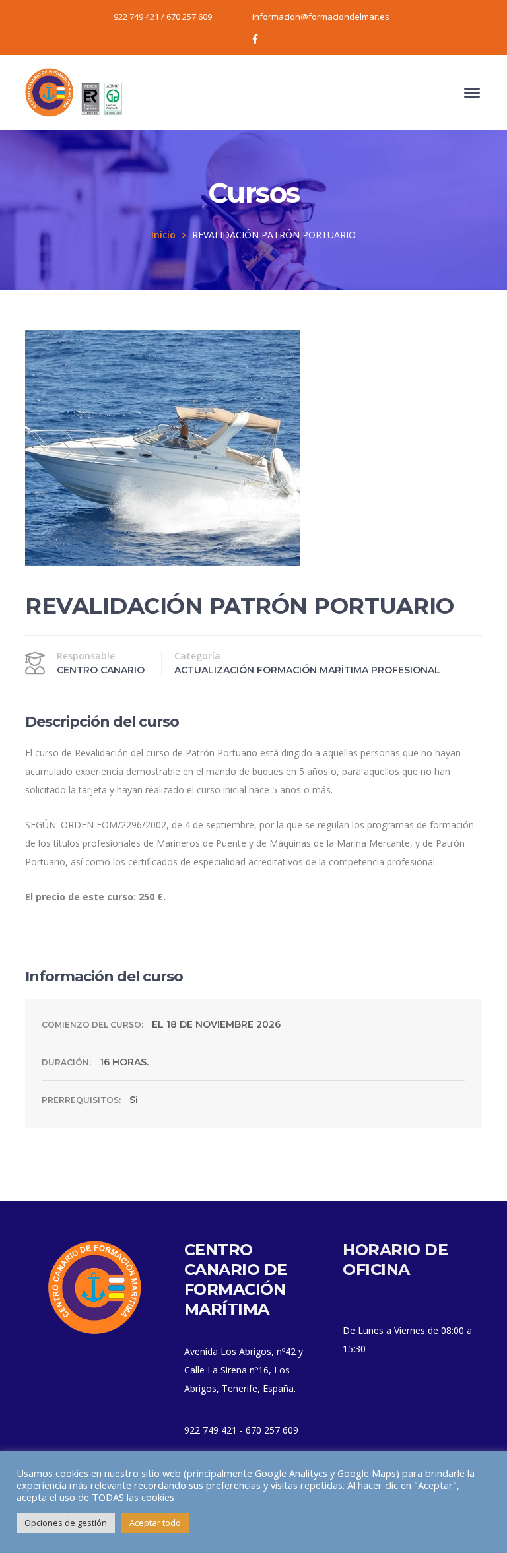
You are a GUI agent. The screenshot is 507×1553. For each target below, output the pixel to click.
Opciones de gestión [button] (65, 1523)
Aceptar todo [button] (155, 1523)
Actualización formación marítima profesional (307, 670)
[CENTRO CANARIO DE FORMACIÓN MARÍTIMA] (74, 91)
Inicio (163, 234)
